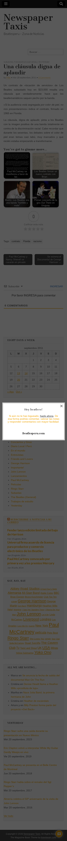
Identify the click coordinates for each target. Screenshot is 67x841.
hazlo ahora (46, 415)
